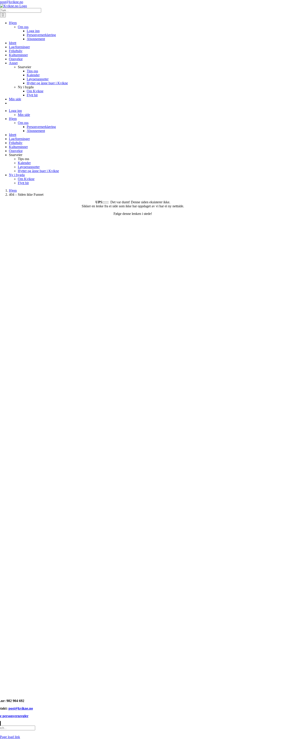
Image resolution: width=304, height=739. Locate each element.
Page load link (10, 737)
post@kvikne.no (11, 2)
